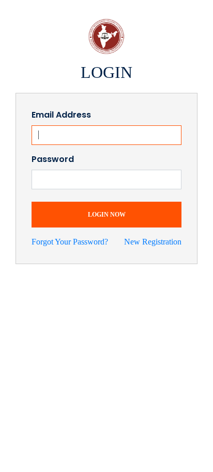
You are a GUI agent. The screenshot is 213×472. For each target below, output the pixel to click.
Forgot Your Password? (70, 241)
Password (53, 159)
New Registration (152, 241)
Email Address (61, 115)
